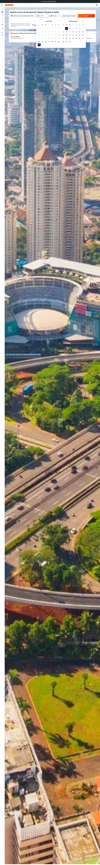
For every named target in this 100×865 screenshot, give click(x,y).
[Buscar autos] (2, 15)
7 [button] (52, 31)
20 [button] (49, 38)
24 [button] (39, 41)
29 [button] (55, 41)
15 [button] (55, 35)
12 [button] (45, 35)
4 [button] (42, 31)
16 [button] (58, 35)
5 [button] (45, 31)
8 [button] (55, 31)
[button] (98, 1)
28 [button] (52, 41)
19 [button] (45, 38)
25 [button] (42, 41)
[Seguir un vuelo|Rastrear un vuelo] (2, 21)
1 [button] (55, 28)
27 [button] (49, 41)
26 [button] (45, 41)
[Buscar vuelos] (2, 9)
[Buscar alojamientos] (2, 12)
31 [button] (39, 44)
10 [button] (39, 35)
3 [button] (39, 31)
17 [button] (39, 38)
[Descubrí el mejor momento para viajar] (2, 24)
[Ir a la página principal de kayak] (9, 5)
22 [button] (55, 38)
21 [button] (52, 38)
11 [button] (42, 35)
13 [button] (49, 35)
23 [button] (58, 38)
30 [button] (58, 41)
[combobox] (24, 16)
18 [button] (42, 38)
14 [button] (52, 35)
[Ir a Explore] (2, 18)
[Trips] (2, 28)
